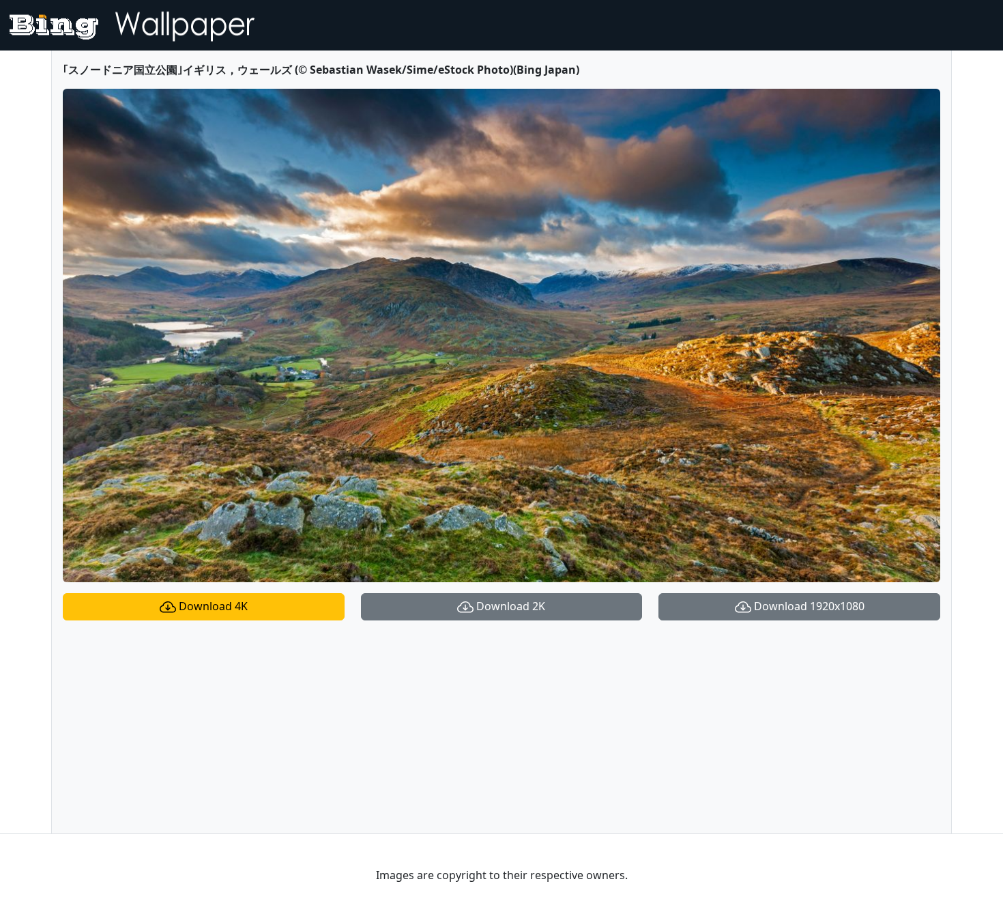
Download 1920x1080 (807, 606)
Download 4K (212, 606)
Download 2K (509, 606)
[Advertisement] (501, 726)
